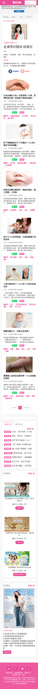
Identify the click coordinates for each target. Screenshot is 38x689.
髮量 (17, 349)
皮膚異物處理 (15, 116)
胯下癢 (12, 163)
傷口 (26, 210)
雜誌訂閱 (7, 652)
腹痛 (33, 396)
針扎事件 (25, 116)
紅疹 (28, 349)
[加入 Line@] (22, 669)
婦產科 (14, 17)
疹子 (11, 304)
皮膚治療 (32, 163)
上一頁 (13, 407)
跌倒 (20, 257)
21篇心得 (19, 508)
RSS (23, 675)
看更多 (29, 429)
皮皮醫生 (13, 210)
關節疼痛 (8, 398)
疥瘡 (10, 307)
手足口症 (18, 307)
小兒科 (21, 17)
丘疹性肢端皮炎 (21, 304)
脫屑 (34, 349)
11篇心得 (19, 542)
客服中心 (27, 673)
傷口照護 (13, 257)
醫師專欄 (5, 17)
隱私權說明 (22, 8)
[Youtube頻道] (9, 669)
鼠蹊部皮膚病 (22, 163)
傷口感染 (10, 118)
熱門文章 (18, 424)
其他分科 (28, 17)
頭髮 (11, 349)
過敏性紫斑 (20, 396)
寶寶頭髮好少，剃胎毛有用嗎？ (16, 331)
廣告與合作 (16, 675)
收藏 (22, 112)
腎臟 (27, 396)
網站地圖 (9, 673)
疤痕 (20, 210)
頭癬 (7, 351)
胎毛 (23, 349)
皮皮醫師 (8, 165)
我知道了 (19, 11)
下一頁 (27, 407)
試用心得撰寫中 (19, 574)
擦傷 (31, 257)
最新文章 (8, 424)
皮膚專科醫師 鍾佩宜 (9, 21)
